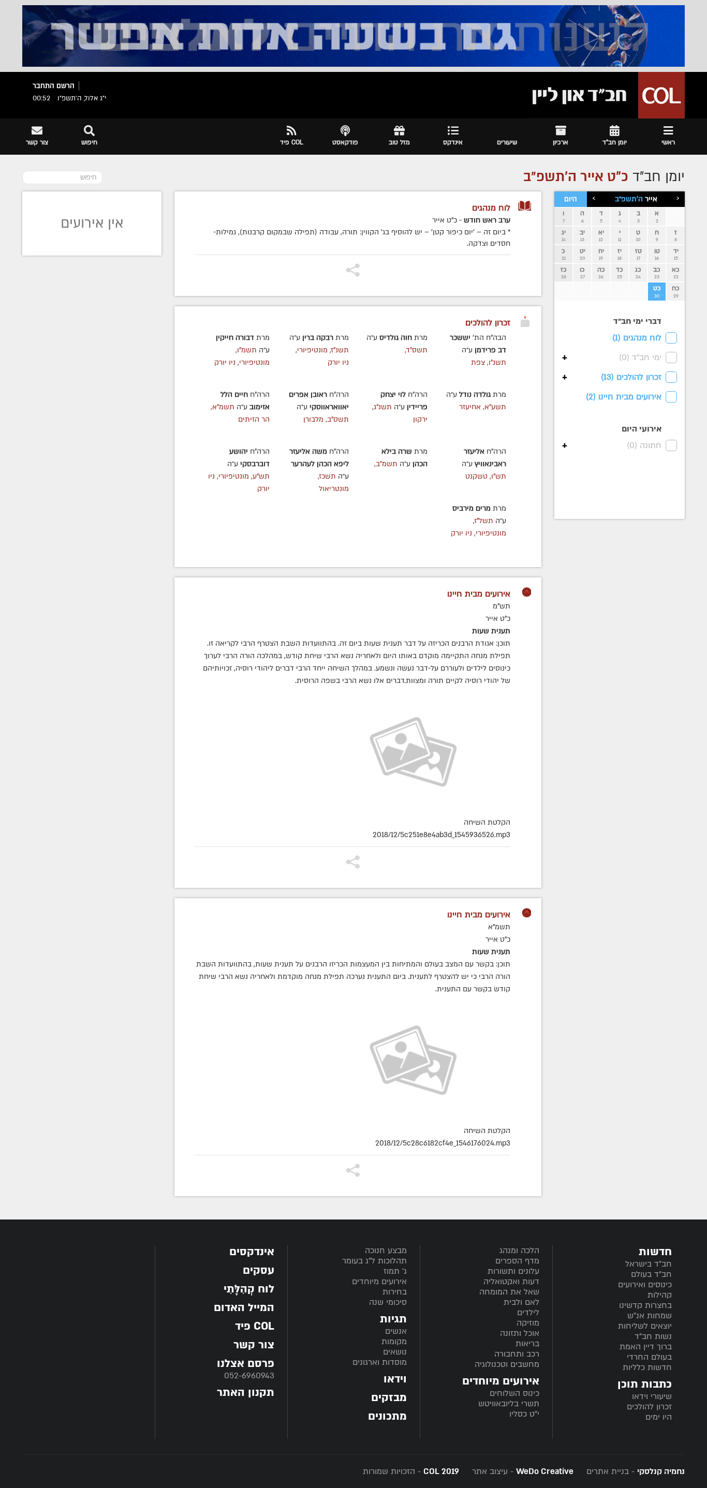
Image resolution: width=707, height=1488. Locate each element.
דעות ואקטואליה (511, 1281)
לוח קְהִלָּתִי (249, 1289)
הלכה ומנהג (519, 1250)
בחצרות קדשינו (645, 1305)
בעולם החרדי (649, 1357)
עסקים (258, 1270)
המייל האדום (244, 1307)
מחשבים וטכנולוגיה (507, 1364)
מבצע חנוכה (386, 1250)
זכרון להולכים (649, 1406)
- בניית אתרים (634, 1471)
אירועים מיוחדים (379, 1281)
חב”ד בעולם (651, 1274)
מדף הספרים (517, 1261)
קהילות (659, 1295)
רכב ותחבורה (516, 1354)
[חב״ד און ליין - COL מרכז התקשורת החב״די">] (605, 95)
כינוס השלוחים (514, 1393)
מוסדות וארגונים (379, 1362)
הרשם (65, 86)
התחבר (43, 86)
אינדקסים (251, 1251)
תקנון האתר (245, 1392)
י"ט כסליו (524, 1414)
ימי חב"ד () (640, 357)
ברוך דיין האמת (646, 1346)
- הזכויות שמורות (411, 1471)
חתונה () (644, 445)
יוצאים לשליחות (645, 1326)
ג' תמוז (395, 1271)
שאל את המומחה (509, 1292)
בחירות (394, 1292)
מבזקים (389, 1397)
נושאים (395, 1352)
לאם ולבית (521, 1302)
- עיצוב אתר (521, 1471)
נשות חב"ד (653, 1336)
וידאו (395, 1379)
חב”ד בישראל (648, 1264)
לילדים (528, 1312)
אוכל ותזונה (519, 1333)
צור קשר (253, 1344)
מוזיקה (528, 1323)
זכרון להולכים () (631, 377)
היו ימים (658, 1417)
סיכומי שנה (388, 1302)
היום (570, 199)
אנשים (396, 1331)
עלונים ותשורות (513, 1271)
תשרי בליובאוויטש (508, 1403)
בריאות (527, 1343)
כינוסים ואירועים (645, 1284)
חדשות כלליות (647, 1367)
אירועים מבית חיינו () (623, 397)
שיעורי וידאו (652, 1396)
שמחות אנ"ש (649, 1315)
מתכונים (387, 1416)
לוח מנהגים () (636, 338)
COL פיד (254, 1326)
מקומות (394, 1341)
